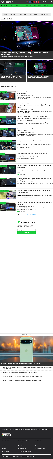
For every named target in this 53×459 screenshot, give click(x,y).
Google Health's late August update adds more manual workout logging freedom (22, 376)
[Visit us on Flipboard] (38, 2)
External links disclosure (23, 445)
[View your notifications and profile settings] (45, 2)
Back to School (13, 14)
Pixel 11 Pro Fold (44, 14)
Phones (12, 5)
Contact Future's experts (23, 440)
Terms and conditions (6, 440)
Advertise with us (22, 448)
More (45, 5)
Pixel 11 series (23, 14)
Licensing (4, 445)
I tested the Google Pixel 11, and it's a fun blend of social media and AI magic (21, 363)
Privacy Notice (31, 235)
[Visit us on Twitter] (32, 2)
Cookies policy (5, 443)
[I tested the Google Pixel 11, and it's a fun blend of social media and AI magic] (26, 351)
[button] (50, 2)
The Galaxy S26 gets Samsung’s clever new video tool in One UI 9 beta (20, 372)
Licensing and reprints (40, 448)
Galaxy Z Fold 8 (33, 14)
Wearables (18, 5)
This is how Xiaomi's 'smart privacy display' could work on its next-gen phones (22, 380)
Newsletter (4, 448)
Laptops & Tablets (27, 5)
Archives (34, 214)
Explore (6, 5)
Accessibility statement (23, 443)
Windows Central (5, 451)
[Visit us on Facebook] (30, 2)
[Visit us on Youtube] (34, 2)
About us (37, 445)
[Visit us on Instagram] (36, 2)
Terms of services (30, 234)
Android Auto (3, 165)
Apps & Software (38, 5)
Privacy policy (38, 440)
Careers (36, 443)
